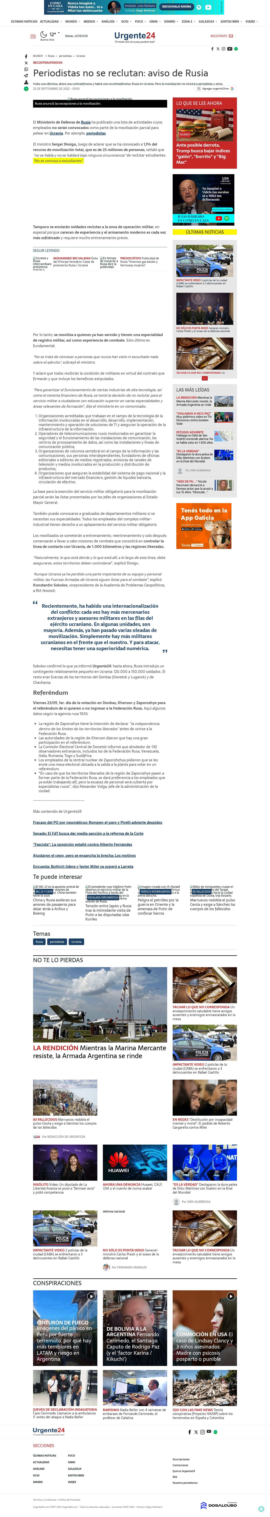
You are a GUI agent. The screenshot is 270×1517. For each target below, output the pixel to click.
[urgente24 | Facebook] (212, 49)
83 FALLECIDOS (201, 892)
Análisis (108, 21)
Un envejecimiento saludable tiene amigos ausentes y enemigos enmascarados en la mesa (204, 1013)
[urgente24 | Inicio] (233, 1488)
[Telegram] (26, 76)
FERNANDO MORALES (132, 1267)
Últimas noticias (24, 21)
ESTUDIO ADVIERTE (190, 432)
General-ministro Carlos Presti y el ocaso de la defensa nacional (131, 1254)
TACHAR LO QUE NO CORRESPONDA (201, 1007)
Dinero (170, 21)
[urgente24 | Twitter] (218, 49)
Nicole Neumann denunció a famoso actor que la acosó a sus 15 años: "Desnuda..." (194, 486)
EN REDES (181, 1119)
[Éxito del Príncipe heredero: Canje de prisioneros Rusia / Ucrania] (42, 263)
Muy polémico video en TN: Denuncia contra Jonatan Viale (194, 420)
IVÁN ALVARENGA (200, 470)
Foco (139, 21)
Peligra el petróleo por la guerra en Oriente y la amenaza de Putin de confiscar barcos (158, 906)
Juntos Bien (230, 21)
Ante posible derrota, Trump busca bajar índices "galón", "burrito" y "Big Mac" (203, 154)
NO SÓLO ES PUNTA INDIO (124, 1250)
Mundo (71, 21)
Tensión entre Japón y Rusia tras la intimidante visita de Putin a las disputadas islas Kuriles (108, 912)
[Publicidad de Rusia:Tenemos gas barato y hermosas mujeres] (109, 263)
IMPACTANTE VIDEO (189, 1064)
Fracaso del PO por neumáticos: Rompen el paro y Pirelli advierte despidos (97, 822)
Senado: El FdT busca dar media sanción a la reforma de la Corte (88, 833)
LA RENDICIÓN (186, 397)
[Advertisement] (100, 192)
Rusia (86, 122)
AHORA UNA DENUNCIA (122, 1184)
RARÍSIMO (111, 1410)
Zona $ (187, 21)
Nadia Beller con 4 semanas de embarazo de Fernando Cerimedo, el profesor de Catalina (134, 1413)
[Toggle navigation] (34, 36)
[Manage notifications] (261, 1509)
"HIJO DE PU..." (187, 481)
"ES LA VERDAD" (187, 451)
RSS (175, 1477)
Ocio (125, 21)
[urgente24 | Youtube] (229, 49)
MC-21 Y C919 (44, 892)
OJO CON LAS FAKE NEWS (193, 1410)
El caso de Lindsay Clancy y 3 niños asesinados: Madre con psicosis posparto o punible (204, 1346)
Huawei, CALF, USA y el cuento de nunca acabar (133, 1186)
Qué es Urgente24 (184, 1471)
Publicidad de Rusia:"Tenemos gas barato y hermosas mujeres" (139, 262)
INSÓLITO (41, 1184)
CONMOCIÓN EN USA (202, 1334)
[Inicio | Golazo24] (236, 49)
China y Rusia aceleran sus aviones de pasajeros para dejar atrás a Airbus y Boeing (54, 906)
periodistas (96, 133)
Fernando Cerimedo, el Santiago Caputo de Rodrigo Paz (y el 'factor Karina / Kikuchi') (133, 1346)
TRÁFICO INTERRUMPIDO (155, 892)
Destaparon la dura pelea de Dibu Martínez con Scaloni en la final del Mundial (194, 458)
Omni (154, 21)
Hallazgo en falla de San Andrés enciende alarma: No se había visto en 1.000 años (194, 439)
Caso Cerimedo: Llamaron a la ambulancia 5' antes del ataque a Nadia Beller (64, 1415)
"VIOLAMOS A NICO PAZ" (193, 413)
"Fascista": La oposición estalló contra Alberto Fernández (82, 844)
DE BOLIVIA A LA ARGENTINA (126, 1332)
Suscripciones (181, 1459)
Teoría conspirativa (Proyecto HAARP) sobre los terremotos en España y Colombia (203, 1413)
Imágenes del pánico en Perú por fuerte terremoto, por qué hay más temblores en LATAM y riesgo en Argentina (64, 1343)
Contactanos (180, 1465)
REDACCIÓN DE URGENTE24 (66, 1136)
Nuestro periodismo (185, 1483)
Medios (90, 21)
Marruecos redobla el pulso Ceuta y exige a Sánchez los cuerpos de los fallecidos (212, 904)
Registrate (219, 36)
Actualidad (50, 21)
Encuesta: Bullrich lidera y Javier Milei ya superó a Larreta (83, 866)
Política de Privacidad (69, 1500)
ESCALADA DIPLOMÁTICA (103, 898)
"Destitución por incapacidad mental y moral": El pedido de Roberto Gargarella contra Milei (202, 1123)
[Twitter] (26, 63)
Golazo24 (207, 21)
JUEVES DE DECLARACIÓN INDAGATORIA (65, 1409)
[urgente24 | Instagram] (223, 49)
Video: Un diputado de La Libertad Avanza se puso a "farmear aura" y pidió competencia (64, 1188)
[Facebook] (26, 56)
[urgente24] (49, 1434)
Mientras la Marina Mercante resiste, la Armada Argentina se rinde (194, 401)
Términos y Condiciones (44, 1500)
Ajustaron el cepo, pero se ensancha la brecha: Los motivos (84, 855)
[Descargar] (26, 82)
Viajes (251, 21)
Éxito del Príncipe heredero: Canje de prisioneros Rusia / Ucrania (75, 262)
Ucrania (56, 133)
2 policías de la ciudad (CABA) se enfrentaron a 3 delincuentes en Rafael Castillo (200, 1068)
